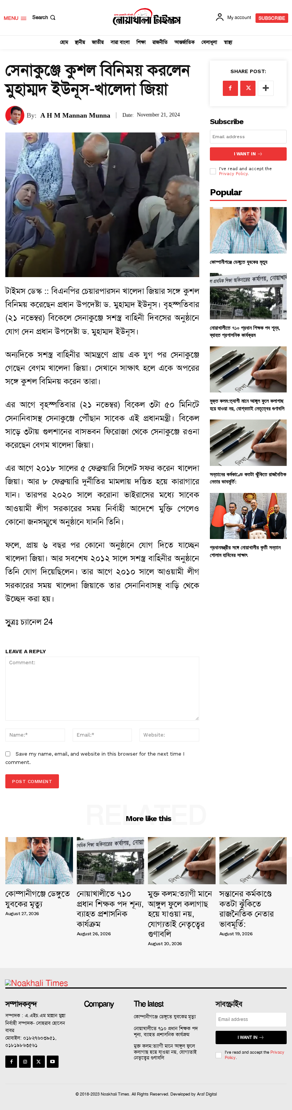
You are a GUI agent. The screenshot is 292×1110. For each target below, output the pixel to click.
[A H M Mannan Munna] (16, 115)
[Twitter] (248, 88)
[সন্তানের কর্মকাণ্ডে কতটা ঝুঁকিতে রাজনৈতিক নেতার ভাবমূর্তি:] (248, 442)
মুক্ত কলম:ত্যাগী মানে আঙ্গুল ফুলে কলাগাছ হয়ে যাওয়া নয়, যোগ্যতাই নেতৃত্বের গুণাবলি (247, 404)
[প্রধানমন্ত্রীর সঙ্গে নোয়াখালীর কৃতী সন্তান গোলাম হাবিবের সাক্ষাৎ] (248, 516)
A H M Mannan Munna (75, 115)
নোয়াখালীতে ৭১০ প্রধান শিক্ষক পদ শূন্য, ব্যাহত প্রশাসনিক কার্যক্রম (245, 331)
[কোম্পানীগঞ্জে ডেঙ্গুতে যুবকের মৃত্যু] (248, 230)
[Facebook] (230, 88)
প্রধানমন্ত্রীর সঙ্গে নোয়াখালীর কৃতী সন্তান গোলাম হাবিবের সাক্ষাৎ (245, 551)
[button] (44, 17)
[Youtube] (53, 1061)
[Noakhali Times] (147, 17)
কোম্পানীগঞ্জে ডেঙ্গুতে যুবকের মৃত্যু (238, 261)
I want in (245, 154)
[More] (266, 88)
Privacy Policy (233, 173)
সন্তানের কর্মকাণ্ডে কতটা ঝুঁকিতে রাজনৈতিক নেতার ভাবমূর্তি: (246, 908)
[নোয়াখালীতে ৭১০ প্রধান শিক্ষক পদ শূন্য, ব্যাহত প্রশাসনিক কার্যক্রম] (248, 296)
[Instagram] (25, 1061)
